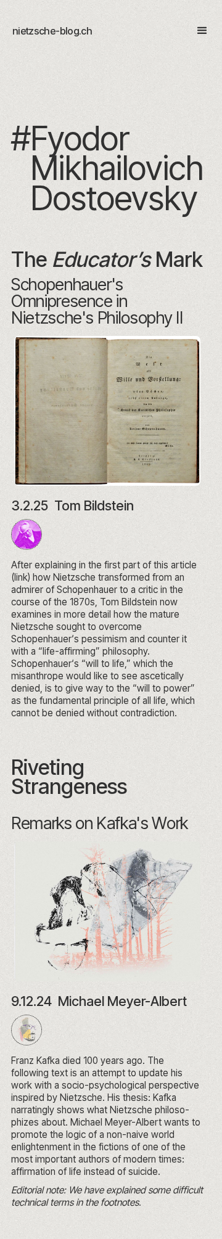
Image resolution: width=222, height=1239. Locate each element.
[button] (197, 30)
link (21, 577)
